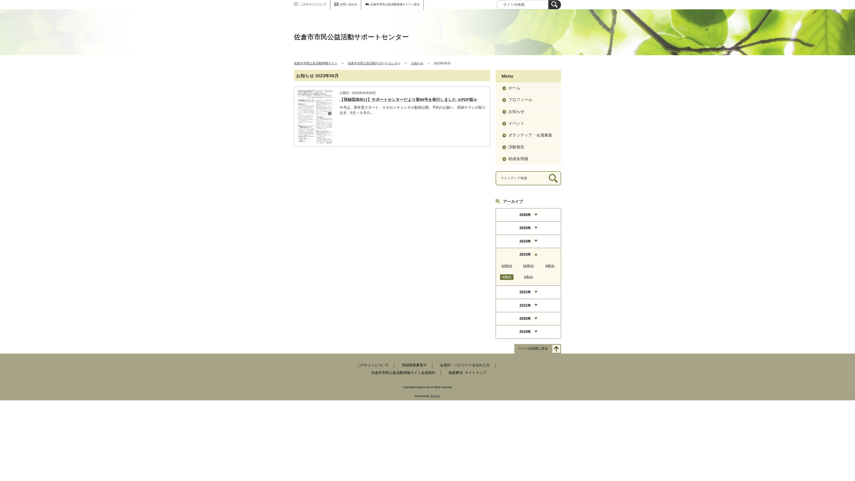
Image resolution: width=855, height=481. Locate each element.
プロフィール (520, 100)
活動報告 (516, 147)
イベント (516, 123)
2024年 (525, 241)
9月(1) (550, 266)
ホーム (514, 88)
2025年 (525, 228)
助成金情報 (518, 159)
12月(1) (506, 266)
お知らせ (417, 63)
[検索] (554, 4)
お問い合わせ (348, 4)
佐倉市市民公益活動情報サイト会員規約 (403, 373)
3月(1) (528, 277)
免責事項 (455, 373)
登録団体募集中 (414, 365)
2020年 (525, 318)
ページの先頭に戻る (533, 348)
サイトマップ (475, 373)
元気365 (435, 396)
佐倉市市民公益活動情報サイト (316, 63)
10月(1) (528, 266)
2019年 (525, 332)
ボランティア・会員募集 (530, 135)
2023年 (525, 254)
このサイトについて (313, 4)
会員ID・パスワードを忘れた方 (465, 365)
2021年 (525, 305)
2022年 (525, 292)
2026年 (525, 215)
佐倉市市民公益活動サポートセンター (374, 63)
